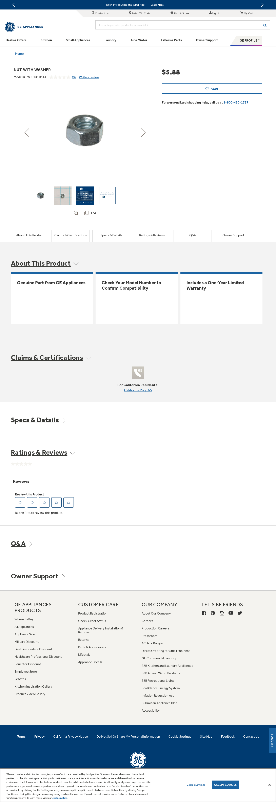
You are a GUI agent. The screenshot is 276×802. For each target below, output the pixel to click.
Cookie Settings (196, 784)
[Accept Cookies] (269, 784)
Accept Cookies (225, 784)
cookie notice (59, 797)
